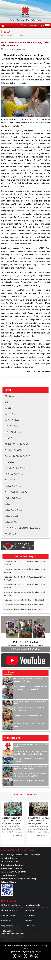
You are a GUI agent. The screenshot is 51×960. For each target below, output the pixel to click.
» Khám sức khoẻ (10, 426)
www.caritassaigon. (14, 868)
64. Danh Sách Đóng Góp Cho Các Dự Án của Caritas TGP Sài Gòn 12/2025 (24, 593)
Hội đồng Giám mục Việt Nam (10, 905)
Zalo (36, 956)
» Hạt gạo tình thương (12, 486)
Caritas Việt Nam (31, 915)
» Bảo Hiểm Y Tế (10, 534)
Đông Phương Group (7, 926)
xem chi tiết (15, 835)
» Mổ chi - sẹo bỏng (11, 420)
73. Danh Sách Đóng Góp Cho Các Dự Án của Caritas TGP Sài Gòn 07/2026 (24, 563)
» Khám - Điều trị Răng (12, 432)
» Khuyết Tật (8, 438)
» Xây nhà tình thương (12, 498)
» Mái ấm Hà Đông (11, 522)
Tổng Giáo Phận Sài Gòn (9, 910)
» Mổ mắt (7, 408)
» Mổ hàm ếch (9, 414)
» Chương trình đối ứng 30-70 (15, 492)
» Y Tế (6, 402)
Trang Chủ (11, 36)
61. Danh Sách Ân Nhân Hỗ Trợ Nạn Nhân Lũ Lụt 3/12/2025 (23, 609)
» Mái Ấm (7, 504)
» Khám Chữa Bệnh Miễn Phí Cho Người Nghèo (22, 528)
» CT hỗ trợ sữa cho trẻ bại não (16, 444)
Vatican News (30, 926)
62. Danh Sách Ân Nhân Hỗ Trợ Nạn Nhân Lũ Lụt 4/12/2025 (23, 604)
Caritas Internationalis (33, 905)
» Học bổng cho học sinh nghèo (16, 468)
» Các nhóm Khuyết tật (13, 450)
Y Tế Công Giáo (6, 920)
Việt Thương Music (7, 931)
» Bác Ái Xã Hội (10, 480)
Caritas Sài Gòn (30, 920)
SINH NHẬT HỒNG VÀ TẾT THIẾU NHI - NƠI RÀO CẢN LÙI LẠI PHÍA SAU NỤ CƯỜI (11, 821)
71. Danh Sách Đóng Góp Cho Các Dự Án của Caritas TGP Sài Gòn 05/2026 (24, 578)
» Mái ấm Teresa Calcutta (13, 510)
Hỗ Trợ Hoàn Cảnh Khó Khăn (25, 649)
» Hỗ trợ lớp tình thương (13, 474)
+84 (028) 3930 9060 (11, 861)
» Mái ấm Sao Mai (11, 516)
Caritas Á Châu (30, 910)
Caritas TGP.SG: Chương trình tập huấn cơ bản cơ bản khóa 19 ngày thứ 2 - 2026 (38, 821)
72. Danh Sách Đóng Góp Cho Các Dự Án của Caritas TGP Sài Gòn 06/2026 (24, 570)
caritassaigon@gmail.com (14, 865)
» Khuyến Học (9, 462)
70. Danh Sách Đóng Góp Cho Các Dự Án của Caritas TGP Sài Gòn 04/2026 (24, 586)
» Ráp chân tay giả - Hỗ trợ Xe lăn (17, 456)
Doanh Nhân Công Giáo (8, 915)
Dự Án (22, 36)
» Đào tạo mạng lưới (12, 396)
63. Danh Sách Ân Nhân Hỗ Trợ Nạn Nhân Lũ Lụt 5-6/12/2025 (24, 600)
